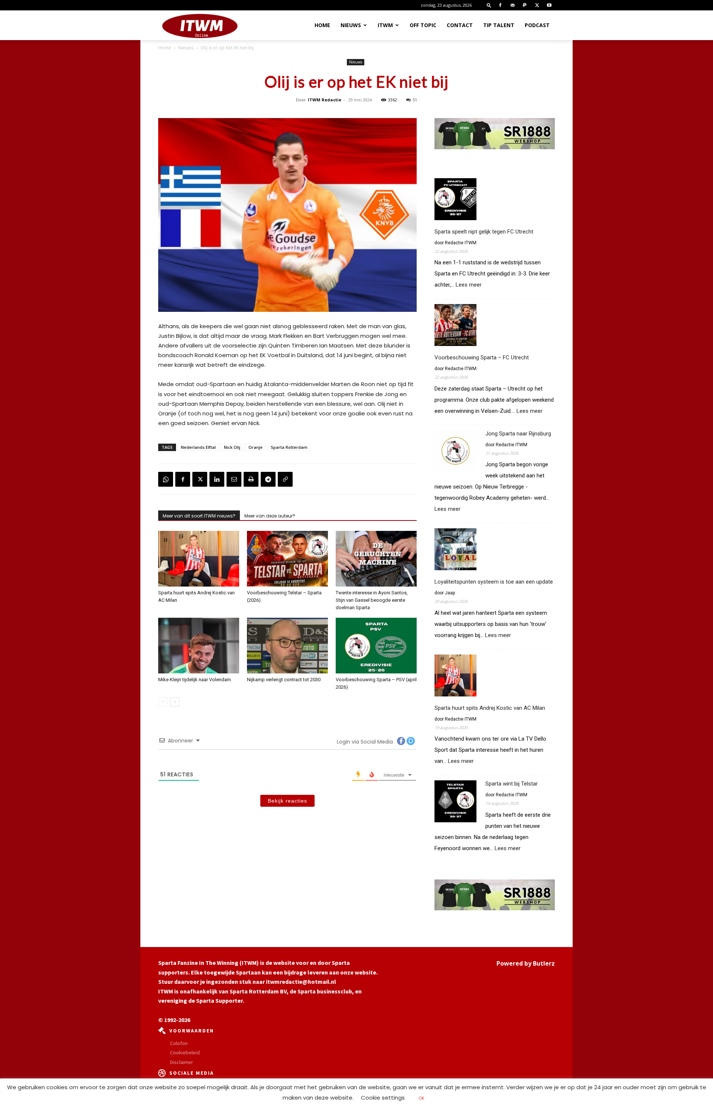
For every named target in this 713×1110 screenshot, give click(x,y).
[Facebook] (500, 5)
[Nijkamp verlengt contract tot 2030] (287, 645)
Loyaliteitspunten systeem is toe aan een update (493, 581)
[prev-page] (162, 701)
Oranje (255, 447)
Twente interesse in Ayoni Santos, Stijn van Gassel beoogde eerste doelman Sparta (372, 600)
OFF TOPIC (423, 25)
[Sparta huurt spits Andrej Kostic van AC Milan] (198, 559)
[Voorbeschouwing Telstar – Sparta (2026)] (287, 559)
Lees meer (469, 285)
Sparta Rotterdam (289, 447)
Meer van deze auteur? (269, 516)
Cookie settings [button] (383, 1097)
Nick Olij (232, 447)
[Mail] (512, 5)
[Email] (234, 479)
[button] (489, 5)
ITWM (385, 25)
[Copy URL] (285, 479)
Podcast (537, 25)
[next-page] (174, 701)
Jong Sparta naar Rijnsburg (518, 433)
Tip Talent (498, 25)
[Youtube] (549, 5)
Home (322, 25)
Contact (460, 25)
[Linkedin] (216, 479)
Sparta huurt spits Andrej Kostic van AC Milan (489, 708)
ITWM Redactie (324, 99)
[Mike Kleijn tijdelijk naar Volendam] (198, 645)
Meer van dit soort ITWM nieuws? (199, 516)
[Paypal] (524, 5)
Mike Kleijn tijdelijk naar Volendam (194, 679)
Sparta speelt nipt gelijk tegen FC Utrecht (483, 231)
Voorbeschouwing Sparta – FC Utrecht (481, 357)
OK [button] (421, 1098)
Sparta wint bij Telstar (511, 783)
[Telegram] (268, 479)
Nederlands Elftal (198, 447)
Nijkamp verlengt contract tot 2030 (283, 679)
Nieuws (351, 25)
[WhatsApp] (165, 479)
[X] (537, 5)
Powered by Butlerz (526, 963)
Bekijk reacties (287, 801)
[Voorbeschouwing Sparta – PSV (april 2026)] (376, 645)
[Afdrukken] (251, 479)
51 (415, 99)
